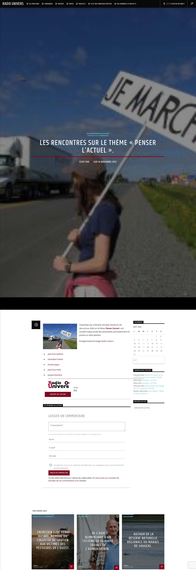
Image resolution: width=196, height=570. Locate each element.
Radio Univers (12, 4)
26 (143, 375)
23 (161, 371)
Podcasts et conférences (98, 147)
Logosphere (83, 541)
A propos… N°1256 (149, 404)
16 (161, 368)
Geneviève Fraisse (55, 383)
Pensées (61, 3)
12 (143, 368)
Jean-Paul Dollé (54, 394)
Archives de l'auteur (58, 418)
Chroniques (48, 3)
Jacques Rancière (55, 399)
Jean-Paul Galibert (55, 378)
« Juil (135, 384)
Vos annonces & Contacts (126, 3)
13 (148, 368)
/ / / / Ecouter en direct (175, 3)
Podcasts (82, 3)
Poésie (71, 3)
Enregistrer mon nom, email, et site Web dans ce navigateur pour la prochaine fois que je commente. (89, 489)
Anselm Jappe (53, 389)
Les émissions (34, 3)
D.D (91, 173)
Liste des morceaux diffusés (101, 3)
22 (157, 371)
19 (143, 371)
